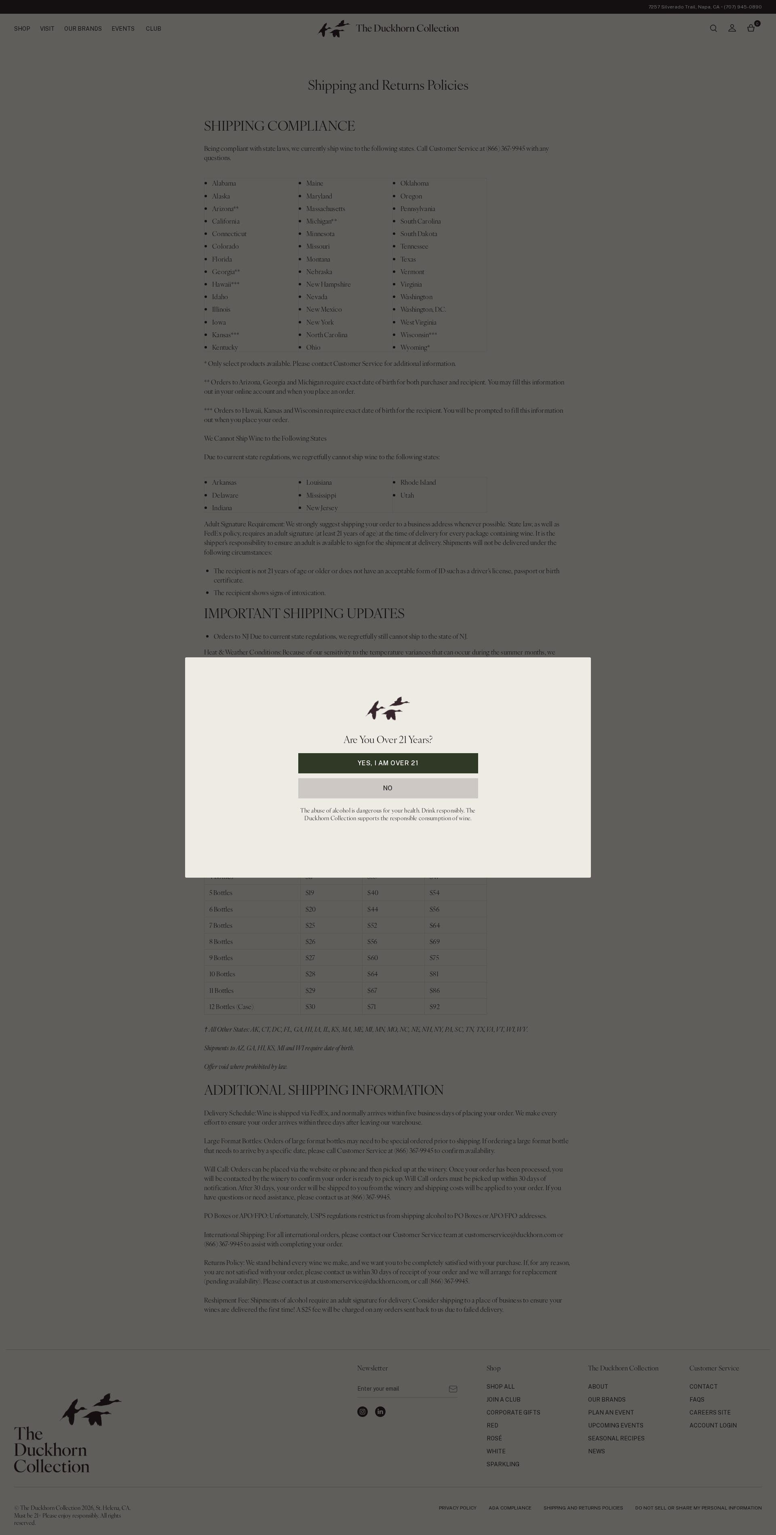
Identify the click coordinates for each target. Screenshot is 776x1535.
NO (388, 788)
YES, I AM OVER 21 (388, 763)
